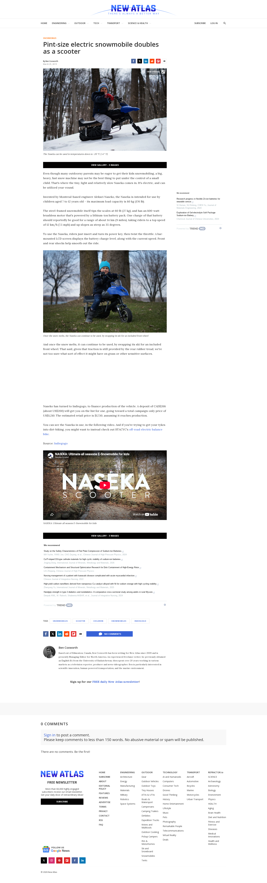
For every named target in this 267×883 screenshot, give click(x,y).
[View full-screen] (163, 72)
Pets (165, 817)
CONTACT (104, 815)
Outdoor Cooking (150, 832)
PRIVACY (103, 811)
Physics (212, 799)
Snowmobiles (49, 38)
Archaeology (214, 781)
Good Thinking (170, 794)
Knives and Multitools (147, 826)
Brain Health (214, 812)
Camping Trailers (150, 811)
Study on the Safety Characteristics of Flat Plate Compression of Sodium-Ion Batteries (82, 551)
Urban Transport (195, 799)
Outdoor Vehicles (150, 781)
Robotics (124, 799)
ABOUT (102, 781)
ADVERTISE (104, 802)
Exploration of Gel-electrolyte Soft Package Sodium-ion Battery (196, 214)
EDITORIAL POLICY (104, 787)
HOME (44, 23)
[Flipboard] (158, 61)
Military (123, 794)
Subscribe (62, 801)
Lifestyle (167, 808)
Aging (211, 808)
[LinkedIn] (146, 61)
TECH (96, 23)
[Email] (164, 61)
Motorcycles (193, 794)
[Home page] (133, 9)
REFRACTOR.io (215, 772)
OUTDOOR (79, 23)
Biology (212, 790)
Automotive (193, 781)
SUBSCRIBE (200, 23)
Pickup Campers (150, 836)
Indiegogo (61, 443)
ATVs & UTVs (148, 794)
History (166, 799)
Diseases (212, 829)
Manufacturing (127, 785)
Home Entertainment (173, 803)
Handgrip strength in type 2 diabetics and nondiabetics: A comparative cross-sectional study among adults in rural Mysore (98, 592)
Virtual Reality (169, 835)
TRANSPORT (113, 23)
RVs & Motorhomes (148, 842)
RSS (101, 820)
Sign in (49, 734)
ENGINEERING (59, 23)
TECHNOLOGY (170, 772)
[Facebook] (133, 61)
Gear (144, 776)
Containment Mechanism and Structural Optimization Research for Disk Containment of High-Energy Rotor (91, 567)
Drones (166, 790)
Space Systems (127, 803)
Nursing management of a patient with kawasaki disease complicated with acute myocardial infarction (89, 575)
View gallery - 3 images (105, 164)
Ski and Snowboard (147, 850)
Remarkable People (172, 826)
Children (98, 621)
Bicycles (191, 785)
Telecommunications (173, 830)
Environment (214, 794)
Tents (144, 860)
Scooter (80, 621)
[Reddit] (152, 61)
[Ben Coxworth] (49, 652)
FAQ (101, 824)
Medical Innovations (214, 835)
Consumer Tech (171, 785)
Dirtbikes (146, 815)
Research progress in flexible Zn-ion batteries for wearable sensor (198, 200)
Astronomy (213, 785)
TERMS (102, 806)
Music (166, 812)
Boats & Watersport (147, 801)
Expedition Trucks (150, 820)
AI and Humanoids (172, 776)
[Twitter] (139, 61)
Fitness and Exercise (214, 823)
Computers (168, 781)
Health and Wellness (213, 842)
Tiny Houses (148, 790)
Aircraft (190, 776)
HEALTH (212, 803)
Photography (169, 821)
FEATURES (104, 793)
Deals (165, 839)
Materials (124, 790)
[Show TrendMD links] (165, 605)
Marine (190, 790)
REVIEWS (103, 797)
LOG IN (214, 23)
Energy (123, 781)
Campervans (148, 806)
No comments (112, 633)
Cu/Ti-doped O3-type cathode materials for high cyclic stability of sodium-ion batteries (82, 559)
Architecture (126, 776)
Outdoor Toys (149, 785)
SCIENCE (212, 776)
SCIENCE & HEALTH (138, 23)
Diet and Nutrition (217, 817)
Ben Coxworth (68, 647)
